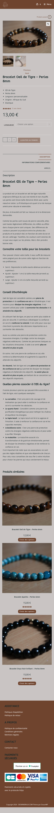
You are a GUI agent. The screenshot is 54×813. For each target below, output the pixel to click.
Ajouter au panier (29, 140)
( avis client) (16, 108)
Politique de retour (12, 715)
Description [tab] (45, 157)
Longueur (9, 125)
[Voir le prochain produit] (49, 17)
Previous (27, 70)
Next (27, 73)
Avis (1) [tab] (47, 168)
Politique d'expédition (14, 712)
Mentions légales (12, 735)
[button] (48, 24)
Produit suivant (42, 17)
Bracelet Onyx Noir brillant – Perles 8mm (27, 668)
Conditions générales (13, 731)
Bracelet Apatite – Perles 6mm (27, 597)
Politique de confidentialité (16, 728)
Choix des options (27, 540)
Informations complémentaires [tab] (36, 162)
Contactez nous (11, 748)
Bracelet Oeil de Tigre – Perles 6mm (27, 529)
